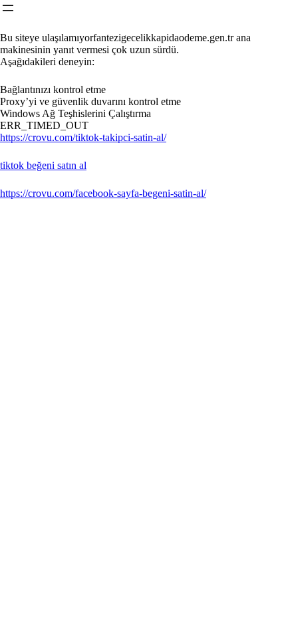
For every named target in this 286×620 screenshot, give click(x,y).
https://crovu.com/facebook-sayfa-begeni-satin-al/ (103, 193)
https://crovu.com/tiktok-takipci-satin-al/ (83, 137)
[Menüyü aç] (8, 8)
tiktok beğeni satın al (43, 165)
